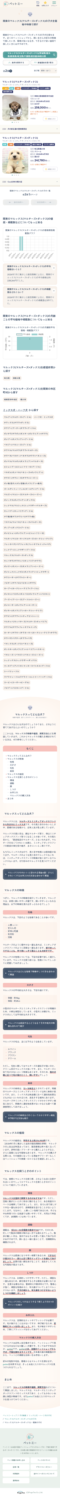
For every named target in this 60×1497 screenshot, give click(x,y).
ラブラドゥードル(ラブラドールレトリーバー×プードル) (28, 677)
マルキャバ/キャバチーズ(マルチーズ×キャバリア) (25, 622)
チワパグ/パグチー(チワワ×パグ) (18, 638)
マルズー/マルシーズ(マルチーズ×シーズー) (22, 494)
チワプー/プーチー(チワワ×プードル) (20, 428)
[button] (12, 122)
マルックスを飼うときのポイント (22, 777)
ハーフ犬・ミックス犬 (43, 417)
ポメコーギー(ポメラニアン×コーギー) (20, 605)
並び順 (36, 71)
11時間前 (33, 169)
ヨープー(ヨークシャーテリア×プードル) (21, 588)
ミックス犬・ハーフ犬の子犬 (40, 1415)
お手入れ (14, 792)
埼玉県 (7, 378)
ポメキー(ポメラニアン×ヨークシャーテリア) (23, 611)
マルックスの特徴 (15, 759)
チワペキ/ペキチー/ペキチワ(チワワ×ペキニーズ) (25, 456)
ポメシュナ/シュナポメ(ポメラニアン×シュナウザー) (26, 572)
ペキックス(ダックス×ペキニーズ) (18, 644)
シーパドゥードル (11, 671)
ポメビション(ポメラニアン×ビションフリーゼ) (24, 533)
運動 (12, 783)
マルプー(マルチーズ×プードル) (17, 417)
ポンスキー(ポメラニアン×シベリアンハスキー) (24, 649)
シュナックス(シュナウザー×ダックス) (20, 660)
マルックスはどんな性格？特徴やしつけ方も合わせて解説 (31, 973)
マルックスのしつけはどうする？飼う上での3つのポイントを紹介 (31, 1303)
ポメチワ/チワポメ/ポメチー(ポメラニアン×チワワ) (26, 434)
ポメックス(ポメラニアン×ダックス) (19, 500)
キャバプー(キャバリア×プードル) (18, 511)
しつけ (13, 789)
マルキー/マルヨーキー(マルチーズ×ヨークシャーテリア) (28, 539)
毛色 (12, 768)
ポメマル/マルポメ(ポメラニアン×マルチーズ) (23, 461)
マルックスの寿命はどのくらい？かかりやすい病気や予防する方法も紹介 (31, 1117)
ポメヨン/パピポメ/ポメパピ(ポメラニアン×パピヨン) (27, 594)
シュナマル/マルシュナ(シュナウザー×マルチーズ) (25, 505)
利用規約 (16, 1474)
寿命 (12, 771)
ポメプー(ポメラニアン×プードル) (18, 439)
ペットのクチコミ (44, 1460)
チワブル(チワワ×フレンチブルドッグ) (20, 627)
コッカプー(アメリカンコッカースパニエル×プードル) (27, 666)
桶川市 (23, 399)
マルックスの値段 (15, 774)
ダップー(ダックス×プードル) (16, 528)
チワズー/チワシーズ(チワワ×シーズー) (21, 478)
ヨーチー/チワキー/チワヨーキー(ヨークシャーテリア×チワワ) (30, 633)
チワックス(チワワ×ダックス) (16, 423)
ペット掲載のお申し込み (16, 1460)
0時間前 (33, 119)
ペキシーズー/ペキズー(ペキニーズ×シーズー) (23, 655)
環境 (12, 780)
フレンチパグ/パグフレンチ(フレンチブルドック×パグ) (27, 544)
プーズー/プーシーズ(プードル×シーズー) (21, 599)
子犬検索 (22, 1415)
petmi (10, 1349)
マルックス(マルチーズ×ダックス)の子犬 (20, 1419)
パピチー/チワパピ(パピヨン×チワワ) (20, 583)
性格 (12, 762)
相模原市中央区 (10, 399)
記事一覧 (16, 1467)
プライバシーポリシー (44, 1467)
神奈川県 (16, 378)
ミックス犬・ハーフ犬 (15, 410)
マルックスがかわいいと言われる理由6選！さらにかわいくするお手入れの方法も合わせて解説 (31, 874)
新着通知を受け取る (45, 63)
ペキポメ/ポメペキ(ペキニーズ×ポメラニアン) (23, 472)
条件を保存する (18, 63)
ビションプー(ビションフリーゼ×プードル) (22, 467)
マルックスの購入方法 (20, 795)
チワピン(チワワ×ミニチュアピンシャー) (21, 616)
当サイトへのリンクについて (44, 1474)
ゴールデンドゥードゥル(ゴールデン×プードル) (24, 489)
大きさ (13, 765)
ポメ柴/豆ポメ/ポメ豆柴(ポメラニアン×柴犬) (23, 483)
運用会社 (16, 1481)
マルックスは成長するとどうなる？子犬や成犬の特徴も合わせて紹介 (31, 1024)
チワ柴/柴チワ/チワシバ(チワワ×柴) (19, 517)
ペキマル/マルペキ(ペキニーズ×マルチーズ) (22, 522)
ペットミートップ (10, 1415)
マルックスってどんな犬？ (19, 756)
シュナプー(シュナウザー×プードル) (19, 550)
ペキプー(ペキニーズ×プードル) (17, 445)
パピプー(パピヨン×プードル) (16, 688)
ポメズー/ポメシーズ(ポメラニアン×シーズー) (23, 566)
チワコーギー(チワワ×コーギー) (17, 577)
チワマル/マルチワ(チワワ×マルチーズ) (21, 450)
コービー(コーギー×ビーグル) (16, 682)
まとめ (10, 798)
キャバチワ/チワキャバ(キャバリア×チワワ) (22, 561)
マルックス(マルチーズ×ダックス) (18, 555)
